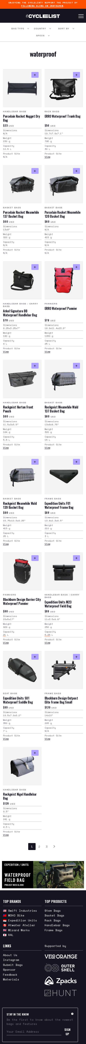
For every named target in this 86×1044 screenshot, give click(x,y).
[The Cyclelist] (43, 16)
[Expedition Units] (43, 874)
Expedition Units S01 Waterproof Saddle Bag (18, 700)
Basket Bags (12, 207)
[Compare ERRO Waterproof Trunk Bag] (76, 75)
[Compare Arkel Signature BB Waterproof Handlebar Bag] (34, 267)
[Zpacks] (64, 980)
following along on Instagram (42, 5)
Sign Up (67, 1031)
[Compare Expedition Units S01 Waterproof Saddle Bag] (34, 657)
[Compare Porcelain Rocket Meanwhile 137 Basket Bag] (34, 171)
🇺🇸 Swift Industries (20, 910)
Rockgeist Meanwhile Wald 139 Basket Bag (20, 505)
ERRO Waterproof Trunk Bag (62, 116)
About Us (10, 955)
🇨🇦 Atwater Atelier (19, 925)
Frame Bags (53, 498)
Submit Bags (13, 965)
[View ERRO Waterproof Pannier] (64, 280)
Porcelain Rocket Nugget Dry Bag (21, 118)
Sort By (64, 28)
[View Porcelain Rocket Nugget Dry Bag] (22, 88)
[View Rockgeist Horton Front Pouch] (22, 379)
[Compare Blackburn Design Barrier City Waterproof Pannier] (34, 558)
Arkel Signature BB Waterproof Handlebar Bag (20, 313)
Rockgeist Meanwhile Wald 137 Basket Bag (61, 409)
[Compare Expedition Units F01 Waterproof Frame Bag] (76, 462)
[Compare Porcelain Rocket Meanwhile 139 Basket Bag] (76, 171)
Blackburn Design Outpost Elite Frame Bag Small (61, 700)
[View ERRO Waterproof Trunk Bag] (64, 88)
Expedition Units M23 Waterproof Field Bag (58, 604)
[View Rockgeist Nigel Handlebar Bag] (22, 766)
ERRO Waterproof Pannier (61, 308)
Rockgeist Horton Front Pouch (18, 409)
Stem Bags (53, 910)
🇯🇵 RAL (8, 935)
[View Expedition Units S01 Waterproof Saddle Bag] (22, 670)
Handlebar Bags (14, 111)
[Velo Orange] (64, 956)
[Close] (72, 1013)
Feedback (10, 974)
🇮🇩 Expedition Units (20, 920)
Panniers (51, 303)
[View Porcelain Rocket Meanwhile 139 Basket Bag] (64, 184)
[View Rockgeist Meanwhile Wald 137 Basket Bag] (64, 379)
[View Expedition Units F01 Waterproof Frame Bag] (64, 475)
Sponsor (9, 969)
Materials (11, 979)
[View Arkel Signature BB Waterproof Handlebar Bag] (22, 280)
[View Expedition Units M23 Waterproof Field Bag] (64, 571)
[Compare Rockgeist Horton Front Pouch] (34, 366)
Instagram (11, 960)
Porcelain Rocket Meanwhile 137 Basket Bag (21, 214)
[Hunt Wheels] (64, 993)
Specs (40, 35)
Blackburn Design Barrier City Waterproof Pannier (22, 601)
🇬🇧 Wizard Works (16, 930)
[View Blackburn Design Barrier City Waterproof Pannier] (22, 571)
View (47, 156)
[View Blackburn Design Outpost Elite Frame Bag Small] (64, 670)
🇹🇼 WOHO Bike (13, 915)
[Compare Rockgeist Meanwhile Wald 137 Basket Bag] (76, 366)
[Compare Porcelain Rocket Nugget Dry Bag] (34, 75)
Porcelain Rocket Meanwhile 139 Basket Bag (63, 214)
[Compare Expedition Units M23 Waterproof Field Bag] (76, 558)
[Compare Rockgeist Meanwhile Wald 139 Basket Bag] (34, 462)
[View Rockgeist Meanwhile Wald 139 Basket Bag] (22, 475)
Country (40, 28)
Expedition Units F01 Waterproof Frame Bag (59, 505)
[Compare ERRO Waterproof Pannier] (76, 267)
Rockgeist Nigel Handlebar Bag (20, 796)
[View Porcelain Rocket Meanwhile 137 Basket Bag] (22, 184)
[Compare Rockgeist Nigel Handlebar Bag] (34, 753)
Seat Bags (10, 693)
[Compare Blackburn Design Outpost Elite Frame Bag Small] (76, 657)
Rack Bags (52, 111)
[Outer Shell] (64, 967)
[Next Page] (54, 846)
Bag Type (17, 28)
